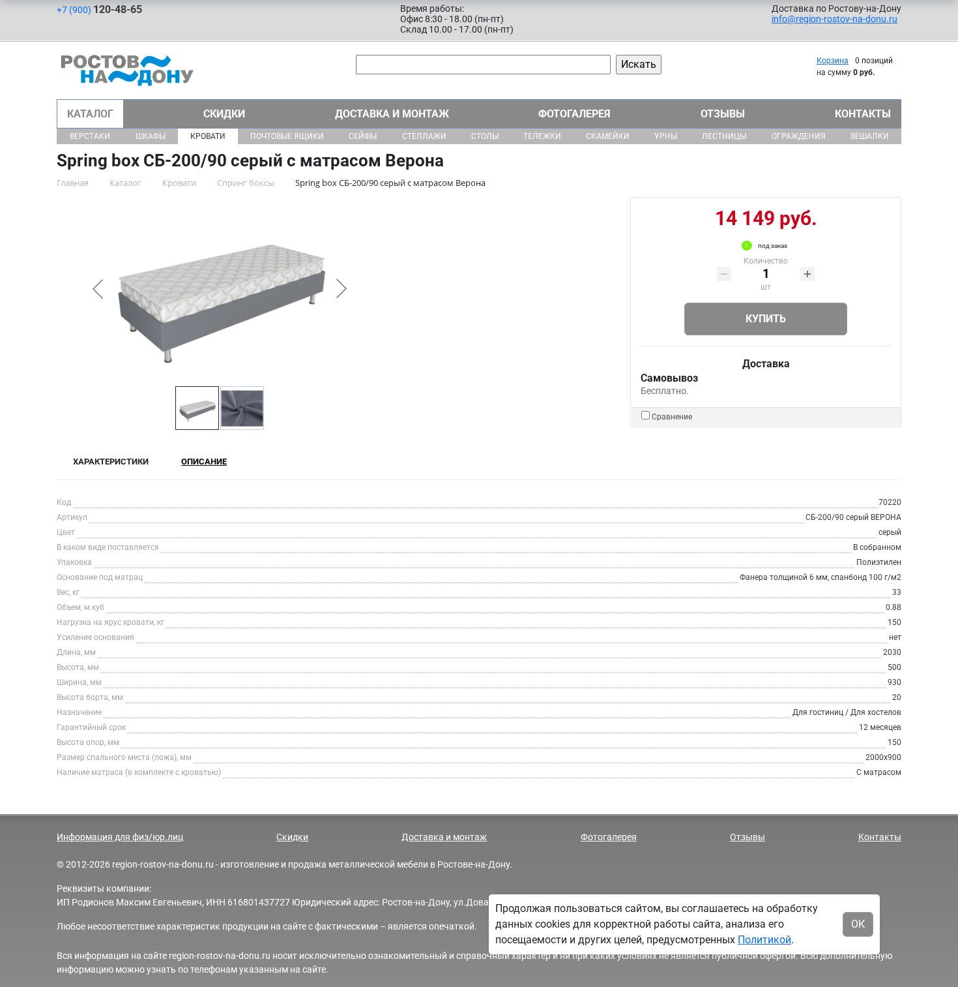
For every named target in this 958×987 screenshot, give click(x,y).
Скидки (224, 114)
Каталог (90, 114)
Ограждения (799, 136)
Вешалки (869, 136)
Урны (665, 136)
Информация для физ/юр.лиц (120, 837)
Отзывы (723, 114)
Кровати (207, 136)
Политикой (764, 940)
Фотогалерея (574, 114)
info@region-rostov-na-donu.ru (834, 19)
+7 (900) (99, 9)
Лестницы (724, 136)
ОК (858, 924)
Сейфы (363, 136)
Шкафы (151, 136)
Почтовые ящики (287, 136)
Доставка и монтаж (392, 114)
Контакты (863, 114)
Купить (766, 318)
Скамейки (608, 136)
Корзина (833, 60)
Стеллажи (424, 136)
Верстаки (90, 136)
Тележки (542, 136)
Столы (485, 136)
